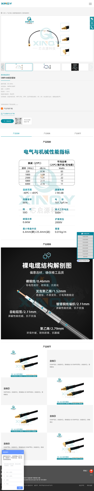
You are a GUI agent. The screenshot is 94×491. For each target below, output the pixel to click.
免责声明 (81, 485)
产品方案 (9, 13)
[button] (3, 67)
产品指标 (16, 133)
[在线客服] (92, 23)
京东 (91, 475)
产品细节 (77, 133)
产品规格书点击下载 (9, 113)
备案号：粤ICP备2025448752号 (43, 485)
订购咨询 (7, 121)
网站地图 (89, 485)
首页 (3, 13)
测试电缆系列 (25, 13)
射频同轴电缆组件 (16, 13)
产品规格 (47, 133)
